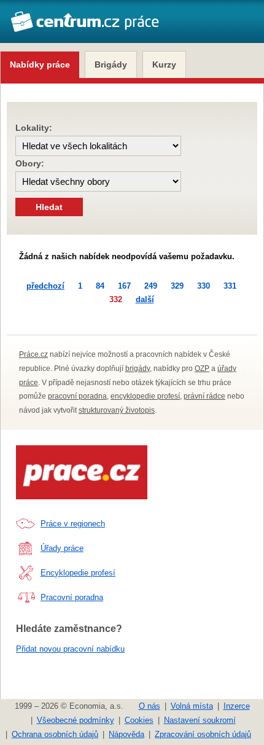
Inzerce (236, 706)
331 (229, 286)
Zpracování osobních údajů (203, 734)
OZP (202, 368)
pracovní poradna (77, 396)
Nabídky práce (40, 64)
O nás (149, 706)
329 (177, 286)
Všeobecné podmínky (75, 720)
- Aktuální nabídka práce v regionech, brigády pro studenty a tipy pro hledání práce (85, 27)
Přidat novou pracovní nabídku (70, 648)
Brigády (111, 64)
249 (150, 286)
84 (100, 286)
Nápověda (126, 734)
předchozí (45, 286)
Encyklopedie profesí (78, 572)
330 (203, 286)
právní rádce (204, 396)
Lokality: (33, 128)
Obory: (29, 163)
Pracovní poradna (72, 597)
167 (124, 286)
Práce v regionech (73, 523)
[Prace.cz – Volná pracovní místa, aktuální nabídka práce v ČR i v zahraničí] (81, 472)
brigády (137, 368)
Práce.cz (33, 354)
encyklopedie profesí (145, 396)
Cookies (139, 720)
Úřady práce (62, 548)
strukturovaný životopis (117, 410)
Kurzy (164, 64)
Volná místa (192, 706)
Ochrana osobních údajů (55, 734)
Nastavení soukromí (200, 720)
